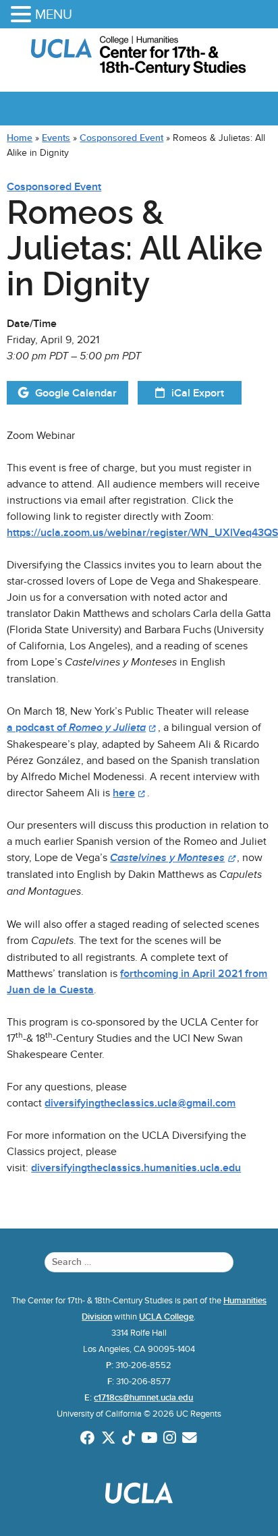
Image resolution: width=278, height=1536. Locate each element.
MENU (53, 14)
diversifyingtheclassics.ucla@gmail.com (140, 1103)
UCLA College (166, 1317)
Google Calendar (76, 393)
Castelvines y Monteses (167, 858)
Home (19, 137)
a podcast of (76, 727)
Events (56, 137)
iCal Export (197, 393)
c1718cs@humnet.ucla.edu (143, 1397)
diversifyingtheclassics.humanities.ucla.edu (136, 1168)
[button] (23, 15)
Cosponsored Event (121, 137)
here (124, 793)
